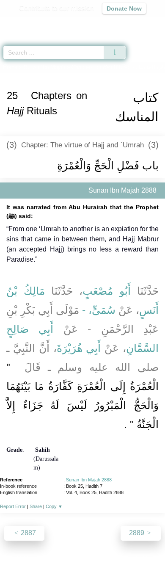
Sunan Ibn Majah (44, 67)
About (9, 558)
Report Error (13, 506)
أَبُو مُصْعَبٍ (106, 291)
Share (36, 506)
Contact (126, 558)
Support (57, 558)
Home (10, 67)
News (32, 558)
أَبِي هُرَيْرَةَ (79, 348)
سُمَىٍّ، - (99, 310)
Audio (140, 23)
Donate (154, 558)
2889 (137, 532)
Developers (91, 558)
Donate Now (124, 8)
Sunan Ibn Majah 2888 (89, 479)
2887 (27, 532)
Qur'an (40, 23)
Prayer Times (106, 23)
